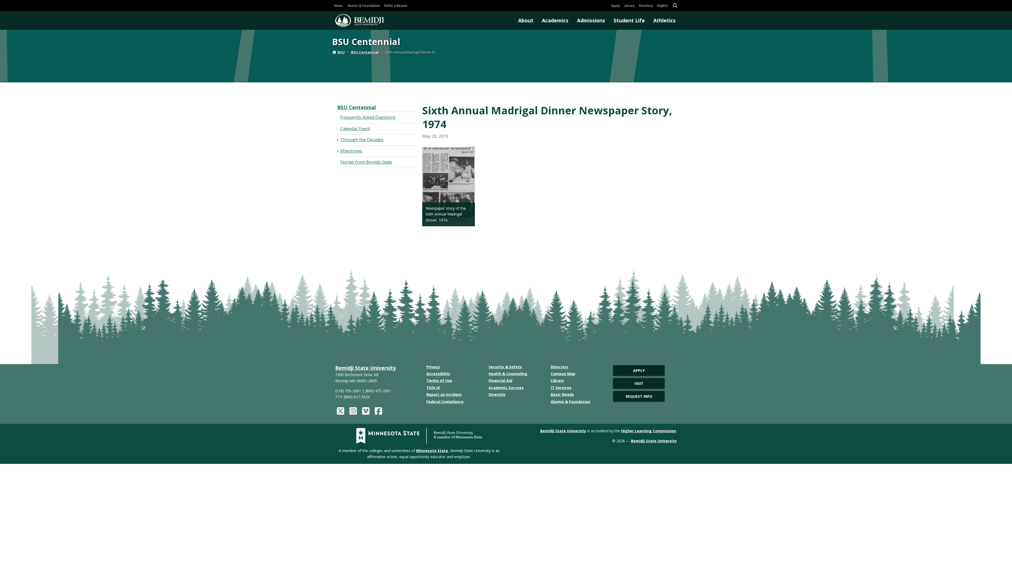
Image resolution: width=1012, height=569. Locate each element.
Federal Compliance (445, 401)
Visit (639, 383)
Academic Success (506, 387)
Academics (555, 20)
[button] (675, 5)
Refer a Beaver (396, 5)
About (525, 20)
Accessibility (438, 373)
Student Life (629, 20)
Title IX (433, 387)
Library (629, 5)
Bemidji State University (365, 367)
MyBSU (662, 5)
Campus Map (563, 373)
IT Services (561, 387)
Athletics (664, 20)
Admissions (591, 20)
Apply (615, 5)
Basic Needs (562, 394)
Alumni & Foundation (363, 5)
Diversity (497, 394)
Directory (646, 5)
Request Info (639, 396)
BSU (341, 52)
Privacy (433, 366)
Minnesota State (432, 450)
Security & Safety (505, 366)
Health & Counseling (508, 373)
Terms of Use (439, 380)
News (338, 5)
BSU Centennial (365, 52)
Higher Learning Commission (648, 430)
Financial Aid (500, 380)
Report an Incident (444, 394)
